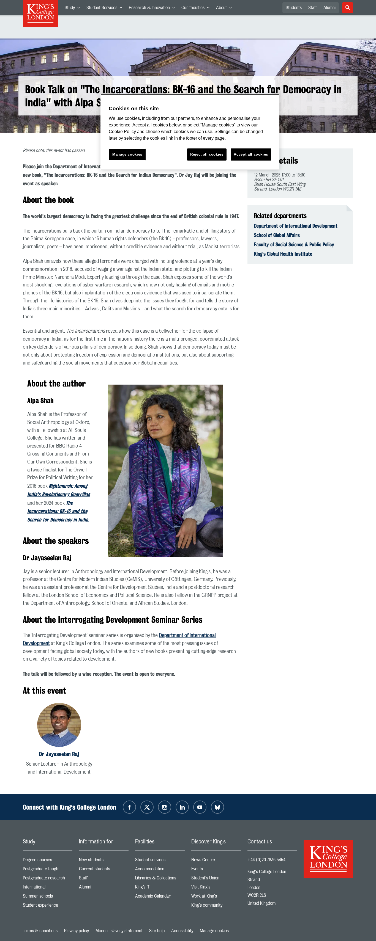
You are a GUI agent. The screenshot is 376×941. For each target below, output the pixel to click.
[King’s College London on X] (147, 807)
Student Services (106, 8)
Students (294, 7)
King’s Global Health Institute (283, 253)
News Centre (216, 861)
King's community (216, 906)
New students (104, 861)
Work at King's (216, 897)
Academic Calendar (160, 897)
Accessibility (182, 931)
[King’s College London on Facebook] (129, 807)
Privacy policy (76, 931)
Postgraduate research (47, 879)
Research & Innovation (153, 8)
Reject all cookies (207, 154)
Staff (312, 7)
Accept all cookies (251, 154)
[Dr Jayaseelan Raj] (59, 726)
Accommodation (160, 870)
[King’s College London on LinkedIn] (182, 807)
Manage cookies (214, 931)
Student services (160, 861)
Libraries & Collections (160, 879)
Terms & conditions (40, 931)
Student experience (47, 906)
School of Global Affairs (277, 235)
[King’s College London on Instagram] (164, 807)
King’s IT (160, 888)
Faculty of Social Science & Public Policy (294, 244)
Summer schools (47, 897)
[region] (189, 132)
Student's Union (216, 879)
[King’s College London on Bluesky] (217, 807)
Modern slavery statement (119, 931)
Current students (104, 870)
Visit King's (216, 888)
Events (216, 870)
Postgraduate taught (47, 870)
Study (74, 8)
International (47, 888)
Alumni (329, 7)
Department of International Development (295, 225)
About (225, 8)
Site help (157, 931)
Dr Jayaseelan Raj (59, 754)
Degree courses (47, 861)
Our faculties (197, 8)
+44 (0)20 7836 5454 (266, 860)
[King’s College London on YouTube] (199, 807)
